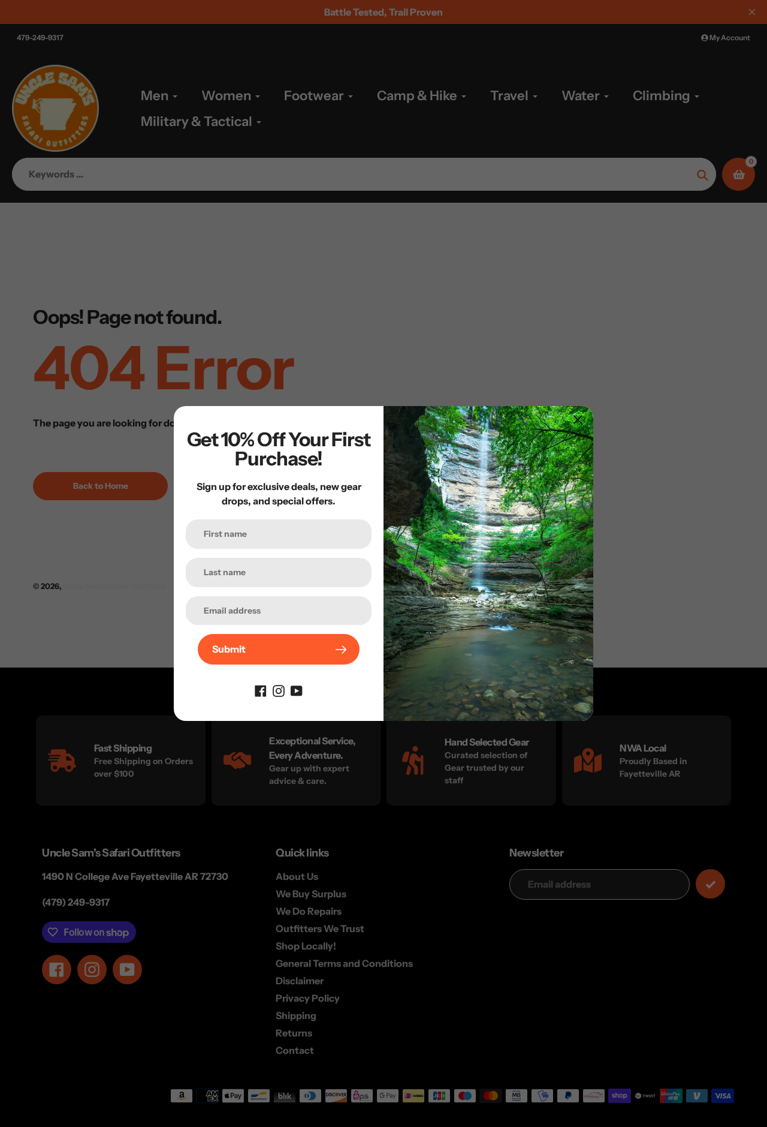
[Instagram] (279, 690)
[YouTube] (297, 690)
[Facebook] (261, 690)
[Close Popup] (577, 419)
